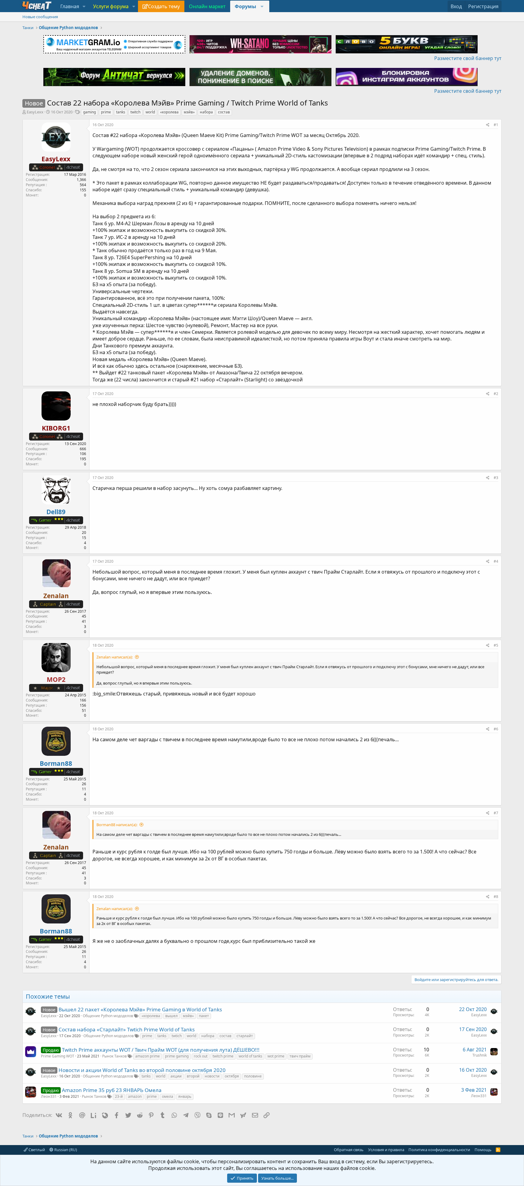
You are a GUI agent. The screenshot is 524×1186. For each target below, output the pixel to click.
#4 (496, 561)
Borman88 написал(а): (116, 824)
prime (106, 112)
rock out (200, 1056)
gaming (89, 112)
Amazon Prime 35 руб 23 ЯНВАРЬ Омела (112, 1090)
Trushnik (479, 1055)
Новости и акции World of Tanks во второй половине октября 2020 (142, 1070)
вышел (171, 1015)
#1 (496, 124)
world (150, 112)
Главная (69, 6)
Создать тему (164, 6)
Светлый (36, 1149)
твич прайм (300, 1056)
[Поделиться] (488, 125)
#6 (496, 729)
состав (224, 112)
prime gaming (177, 1056)
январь (184, 1096)
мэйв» (189, 112)
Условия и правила (386, 1149)
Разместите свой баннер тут (468, 58)
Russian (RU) (65, 1149)
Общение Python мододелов (108, 1015)
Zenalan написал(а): (114, 657)
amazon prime (147, 1056)
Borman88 (56, 763)
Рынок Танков (114, 1056)
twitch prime (223, 1056)
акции (176, 1076)
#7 (496, 813)
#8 (496, 896)
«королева (169, 112)
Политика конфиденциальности (439, 1149)
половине (253, 1076)
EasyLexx (35, 112)
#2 (496, 393)
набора (206, 112)
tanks (120, 112)
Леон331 (49, 1096)
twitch (135, 112)
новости (212, 1076)
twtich (177, 1035)
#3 (496, 477)
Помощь (483, 1149)
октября (232, 1076)
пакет (204, 1015)
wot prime (275, 1056)
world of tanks (250, 1056)
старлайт (245, 1035)
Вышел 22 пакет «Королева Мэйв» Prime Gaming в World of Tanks (140, 1009)
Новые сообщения (40, 16)
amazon (135, 1096)
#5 (496, 645)
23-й (119, 1096)
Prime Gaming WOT (57, 1056)
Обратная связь (349, 1149)
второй (193, 1076)
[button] (84, 6)
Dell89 (56, 512)
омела (167, 1096)
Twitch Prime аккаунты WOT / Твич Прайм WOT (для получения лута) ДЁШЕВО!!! (161, 1049)
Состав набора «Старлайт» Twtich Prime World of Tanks (127, 1029)
